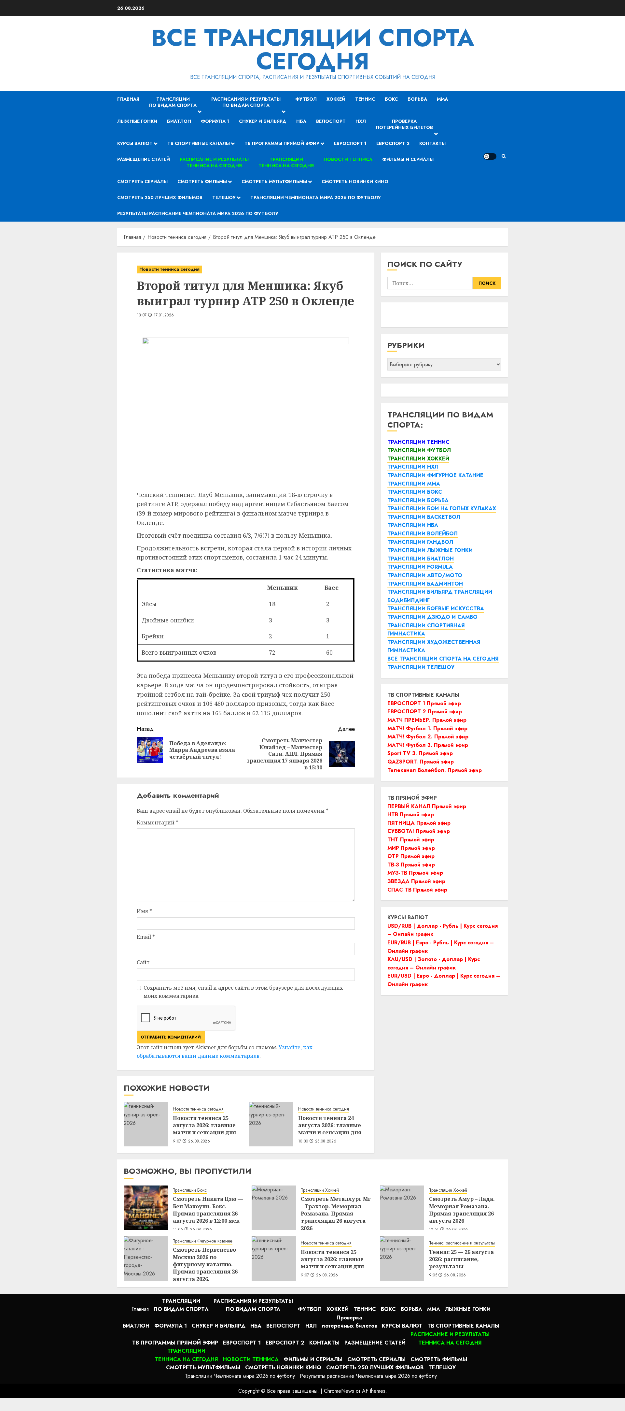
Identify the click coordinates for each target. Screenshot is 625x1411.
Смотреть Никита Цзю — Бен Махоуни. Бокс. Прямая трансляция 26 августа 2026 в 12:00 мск (208, 1209)
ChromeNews (339, 1391)
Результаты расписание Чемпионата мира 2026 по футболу (197, 213)
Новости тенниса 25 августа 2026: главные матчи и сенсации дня (204, 1125)
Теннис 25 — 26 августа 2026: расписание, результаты (461, 1259)
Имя (144, 911)
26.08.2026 (199, 1141)
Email (146, 936)
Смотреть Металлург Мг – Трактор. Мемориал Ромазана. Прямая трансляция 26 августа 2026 (336, 1213)
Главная (128, 99)
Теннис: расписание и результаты (462, 1243)
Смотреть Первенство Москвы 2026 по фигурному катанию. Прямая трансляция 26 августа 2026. (205, 1264)
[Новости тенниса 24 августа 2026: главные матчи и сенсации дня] (271, 1124)
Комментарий (157, 822)
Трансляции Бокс (190, 1190)
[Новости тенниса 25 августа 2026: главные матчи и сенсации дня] (146, 1124)
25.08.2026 (326, 1141)
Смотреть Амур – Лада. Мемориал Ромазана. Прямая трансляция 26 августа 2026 (462, 1209)
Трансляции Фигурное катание (202, 1241)
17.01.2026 (164, 315)
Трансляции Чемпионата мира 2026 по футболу (315, 197)
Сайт (143, 962)
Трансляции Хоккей (320, 1190)
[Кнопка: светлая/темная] (489, 156)
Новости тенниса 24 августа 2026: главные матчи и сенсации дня (329, 1125)
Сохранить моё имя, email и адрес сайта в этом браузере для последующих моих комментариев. (243, 992)
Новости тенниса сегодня (169, 269)
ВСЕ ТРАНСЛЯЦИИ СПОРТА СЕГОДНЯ (312, 49)
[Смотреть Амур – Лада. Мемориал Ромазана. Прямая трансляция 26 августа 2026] (402, 1208)
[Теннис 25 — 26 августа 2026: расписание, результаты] (402, 1258)
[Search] (504, 156)
